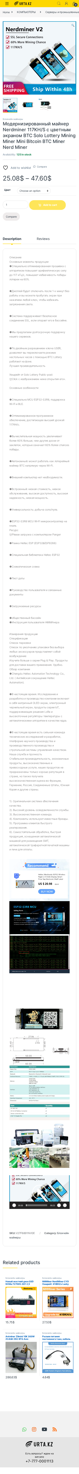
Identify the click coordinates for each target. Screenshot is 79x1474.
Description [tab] (12, 239)
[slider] (36, 1205)
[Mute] (59, 1205)
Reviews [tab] (43, 239)
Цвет (7, 189)
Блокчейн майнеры (13, 119)
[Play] (14, 1205)
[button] (72, 25)
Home (6, 12)
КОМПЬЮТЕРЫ (26, 12)
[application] (39, 1192)
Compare (42, 166)
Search (59, 3)
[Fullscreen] (65, 1205)
